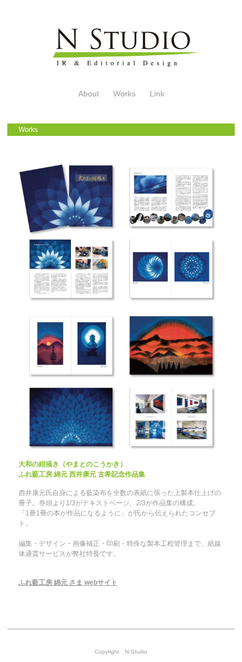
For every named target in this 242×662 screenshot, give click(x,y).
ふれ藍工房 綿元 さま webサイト (68, 582)
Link (157, 93)
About (88, 93)
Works (124, 93)
